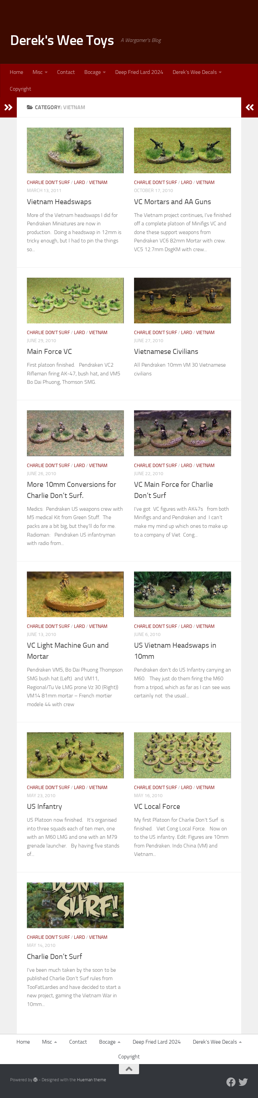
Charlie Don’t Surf (54, 956)
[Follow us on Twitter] (243, 1082)
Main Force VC (49, 351)
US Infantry (44, 806)
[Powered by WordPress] (35, 1080)
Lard (79, 182)
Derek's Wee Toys (62, 40)
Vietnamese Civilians (166, 351)
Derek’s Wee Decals (195, 72)
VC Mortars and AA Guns (172, 201)
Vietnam (98, 182)
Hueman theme (91, 1079)
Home (16, 72)
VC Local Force (157, 806)
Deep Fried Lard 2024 (139, 72)
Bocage (92, 72)
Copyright (20, 89)
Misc (38, 72)
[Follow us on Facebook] (231, 1082)
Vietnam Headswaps (59, 201)
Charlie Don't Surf (48, 182)
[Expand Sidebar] (8, 107)
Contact (66, 72)
